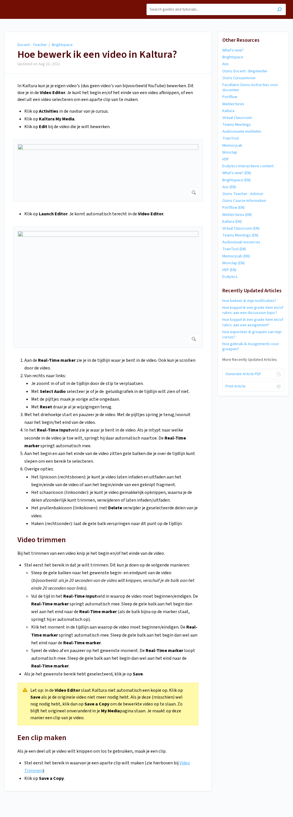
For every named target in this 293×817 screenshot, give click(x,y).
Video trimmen (41, 539)
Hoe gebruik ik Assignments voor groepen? (250, 346)
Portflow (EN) (233, 207)
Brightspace (62, 45)
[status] (108, 704)
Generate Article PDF (243, 374)
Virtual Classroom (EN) (241, 228)
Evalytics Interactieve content (248, 166)
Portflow (229, 97)
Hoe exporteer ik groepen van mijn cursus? (252, 334)
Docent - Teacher (32, 45)
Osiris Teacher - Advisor (243, 194)
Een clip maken (41, 737)
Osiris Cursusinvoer (239, 78)
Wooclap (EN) (233, 263)
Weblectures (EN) (237, 215)
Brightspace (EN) (236, 180)
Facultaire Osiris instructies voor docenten (250, 87)
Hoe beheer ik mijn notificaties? (249, 301)
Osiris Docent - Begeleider (245, 71)
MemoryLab (232, 145)
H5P (225, 159)
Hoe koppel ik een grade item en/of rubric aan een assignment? (252, 322)
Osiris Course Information (244, 201)
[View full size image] (108, 170)
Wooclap (229, 152)
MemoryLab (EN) (236, 256)
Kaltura (228, 111)
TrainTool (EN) (234, 249)
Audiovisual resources (241, 242)
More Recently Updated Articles (249, 359)
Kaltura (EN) (232, 221)
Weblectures (233, 104)
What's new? (232, 50)
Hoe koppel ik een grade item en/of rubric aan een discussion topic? (252, 310)
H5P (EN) (229, 270)
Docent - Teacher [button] (22, 3)
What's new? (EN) (236, 173)
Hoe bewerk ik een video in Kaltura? (97, 54)
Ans (225, 64)
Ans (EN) (229, 187)
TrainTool (230, 138)
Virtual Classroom (237, 118)
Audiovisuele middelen (241, 131)
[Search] (279, 10)
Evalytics (229, 277)
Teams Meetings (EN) (240, 235)
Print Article (235, 386)
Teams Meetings (236, 125)
